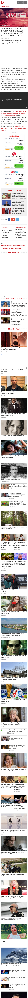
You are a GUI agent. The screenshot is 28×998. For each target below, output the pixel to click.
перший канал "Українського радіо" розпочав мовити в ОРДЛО (13, 128)
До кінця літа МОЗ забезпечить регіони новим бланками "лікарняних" (7, 234)
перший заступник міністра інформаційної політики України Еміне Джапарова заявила (13, 113)
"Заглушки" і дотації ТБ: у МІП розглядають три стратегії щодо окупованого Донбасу (19, 305)
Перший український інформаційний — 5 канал (2, 2)
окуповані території (19, 245)
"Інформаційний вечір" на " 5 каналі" (11, 248)
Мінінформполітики (6, 245)
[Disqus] (14, 276)
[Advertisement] (14, 159)
